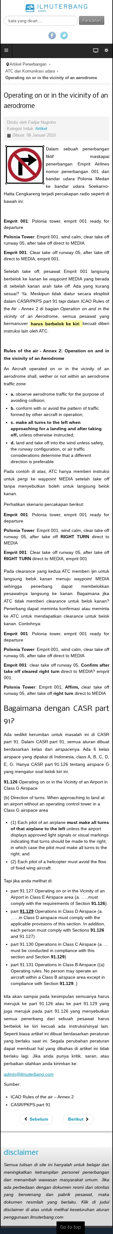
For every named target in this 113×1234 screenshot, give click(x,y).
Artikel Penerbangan (28, 64)
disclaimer (21, 1153)
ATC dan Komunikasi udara (30, 71)
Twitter (64, 35)
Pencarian (92, 20)
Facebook (52, 35)
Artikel (41, 129)
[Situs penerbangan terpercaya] (56, 8)
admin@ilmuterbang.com (29, 1074)
